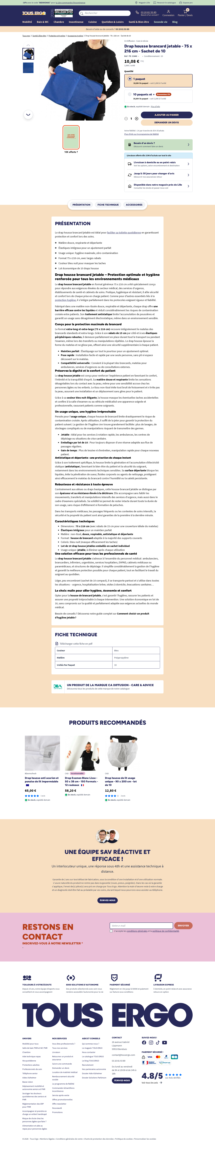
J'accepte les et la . (147, 930)
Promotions (57, 1112)
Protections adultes (30, 1065)
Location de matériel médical (65, 1072)
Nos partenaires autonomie (94, 1069)
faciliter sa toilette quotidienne (124, 232)
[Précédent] (28, 45)
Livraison (56, 1052)
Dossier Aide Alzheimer (92, 1073)
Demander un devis (166, 122)
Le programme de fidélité (63, 1083)
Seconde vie (160, 22)
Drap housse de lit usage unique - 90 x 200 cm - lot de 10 (121, 781)
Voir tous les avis (150, 1082)
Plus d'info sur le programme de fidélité (141, 134)
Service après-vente (60, 1095)
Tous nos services (59, 1048)
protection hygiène (65, 300)
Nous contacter (88, 1052)
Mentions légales (47, 1139)
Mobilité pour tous (30, 1043)
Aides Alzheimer (29, 1077)
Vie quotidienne (29, 1060)
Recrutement (87, 1065)
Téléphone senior (30, 1073)
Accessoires (134, 204)
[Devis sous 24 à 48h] (188, 145)
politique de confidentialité (165, 930)
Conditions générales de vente (69, 1139)
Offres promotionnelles (62, 1099)
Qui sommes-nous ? (90, 1043)
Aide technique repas (31, 1056)
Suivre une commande (62, 1063)
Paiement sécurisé (120, 985)
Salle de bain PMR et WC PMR (34, 1048)
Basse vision (27, 1082)
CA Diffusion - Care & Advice (136, 41)
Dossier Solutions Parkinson (94, 1077)
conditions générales (137, 930)
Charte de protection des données (99, 1139)
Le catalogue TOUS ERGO (93, 1056)
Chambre (26, 1052)
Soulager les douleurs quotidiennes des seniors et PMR (34, 1096)
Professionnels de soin (32, 1069)
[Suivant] (28, 114)
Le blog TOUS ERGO (90, 1060)
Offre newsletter (59, 1103)
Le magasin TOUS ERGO (92, 1048)
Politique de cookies (124, 1139)
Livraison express (163, 985)
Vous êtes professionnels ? (63, 1043)
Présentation (81, 204)
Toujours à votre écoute (36, 985)
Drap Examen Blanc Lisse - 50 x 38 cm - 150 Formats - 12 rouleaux (81, 781)
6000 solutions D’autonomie (82, 985)
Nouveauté (57, 1108)
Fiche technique (108, 204)
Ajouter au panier (167, 115)
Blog (175, 22)
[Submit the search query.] (81, 13)
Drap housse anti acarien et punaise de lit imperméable (42, 779)
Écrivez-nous (107, 900)
